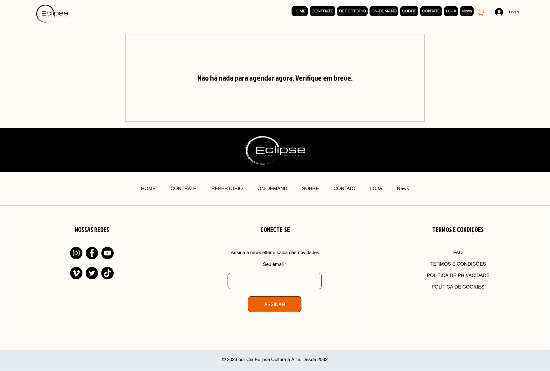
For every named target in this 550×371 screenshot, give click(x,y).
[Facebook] (92, 253)
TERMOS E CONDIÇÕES (458, 264)
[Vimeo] (76, 273)
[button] (480, 12)
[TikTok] (107, 273)
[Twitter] (92, 273)
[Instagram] (76, 253)
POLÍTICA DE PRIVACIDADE (458, 275)
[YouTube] (107, 253)
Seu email (273, 264)
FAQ (458, 252)
